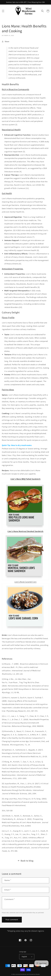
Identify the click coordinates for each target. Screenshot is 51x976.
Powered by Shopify (34, 974)
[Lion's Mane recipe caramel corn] (25, 630)
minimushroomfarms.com (22, 974)
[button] (3, 11)
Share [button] (7, 41)
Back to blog (27, 860)
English (24, 957)
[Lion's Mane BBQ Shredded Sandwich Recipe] (25, 506)
